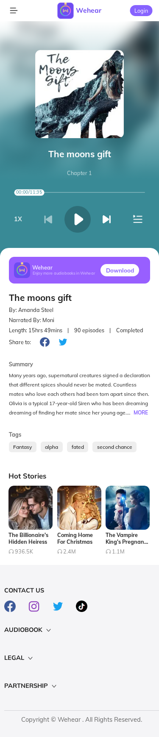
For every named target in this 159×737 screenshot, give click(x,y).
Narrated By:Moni (31, 320)
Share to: (20, 342)
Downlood (120, 270)
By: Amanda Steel (31, 310)
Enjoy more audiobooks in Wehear (64, 273)
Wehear (88, 10)
